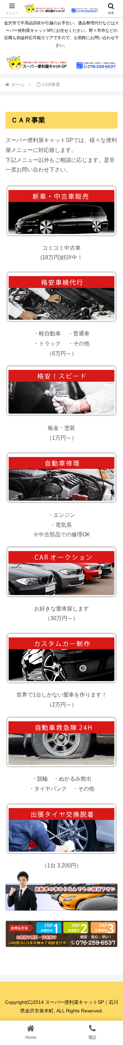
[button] (110, 894)
